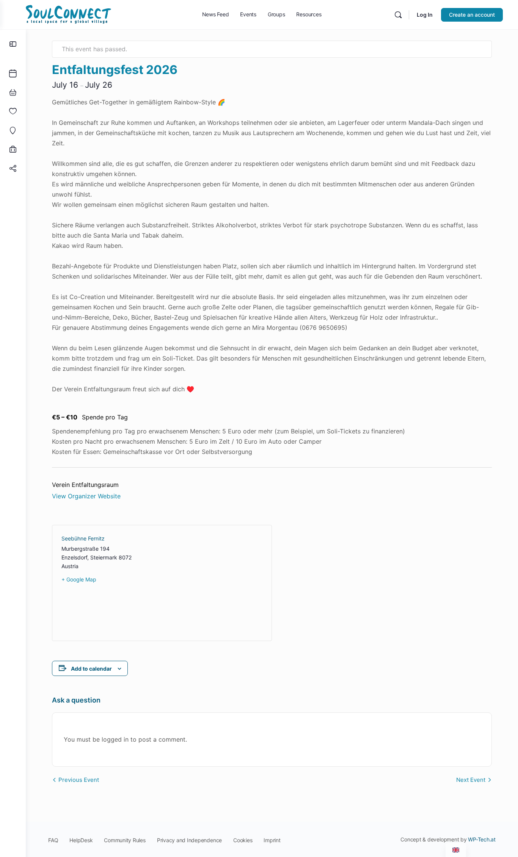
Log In (425, 14)
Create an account (472, 14)
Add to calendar (91, 668)
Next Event (470, 779)
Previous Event (78, 779)
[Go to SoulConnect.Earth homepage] (68, 13)
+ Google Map (78, 579)
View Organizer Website (86, 496)
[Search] (398, 14)
